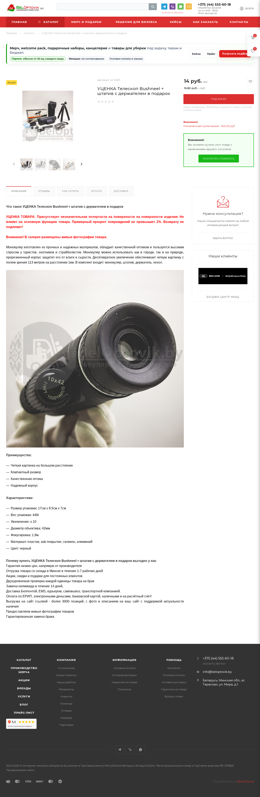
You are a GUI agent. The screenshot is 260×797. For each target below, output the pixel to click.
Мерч (14, 48)
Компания (66, 659)
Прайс (211, 53)
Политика (124, 689)
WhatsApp (181, 6)
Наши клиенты (66, 675)
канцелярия (96, 48)
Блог (24, 704)
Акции (24, 680)
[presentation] (14, 164)
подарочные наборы (66, 48)
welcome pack (33, 48)
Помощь (174, 659)
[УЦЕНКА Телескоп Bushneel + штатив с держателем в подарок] (48, 116)
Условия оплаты (124, 668)
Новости (66, 696)
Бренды (24, 688)
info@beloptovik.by (189, 6)
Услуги (24, 696)
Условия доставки (124, 675)
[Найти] (153, 6)
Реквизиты (66, 689)
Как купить (70, 191)
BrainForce (245, 781)
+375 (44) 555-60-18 (214, 4)
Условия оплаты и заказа (126, 58)
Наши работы (66, 682)
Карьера (66, 717)
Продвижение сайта (20, 770)
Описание (18, 191)
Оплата (96, 191)
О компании (66, 668)
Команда (66, 703)
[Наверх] (240, 628)
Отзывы (44, 191)
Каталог (24, 659)
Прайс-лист (24, 712)
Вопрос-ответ (174, 696)
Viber (172, 6)
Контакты (173, 668)
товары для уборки (129, 48)
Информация (124, 659)
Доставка (121, 191)
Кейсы (196, 53)
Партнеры (66, 724)
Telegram (164, 6)
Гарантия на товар (124, 682)
